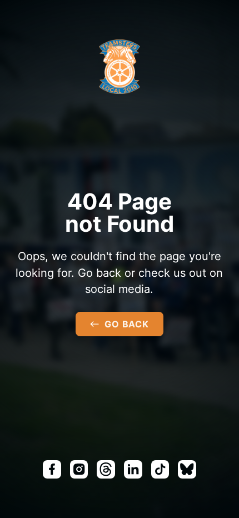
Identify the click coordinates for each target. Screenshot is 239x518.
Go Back (126, 324)
